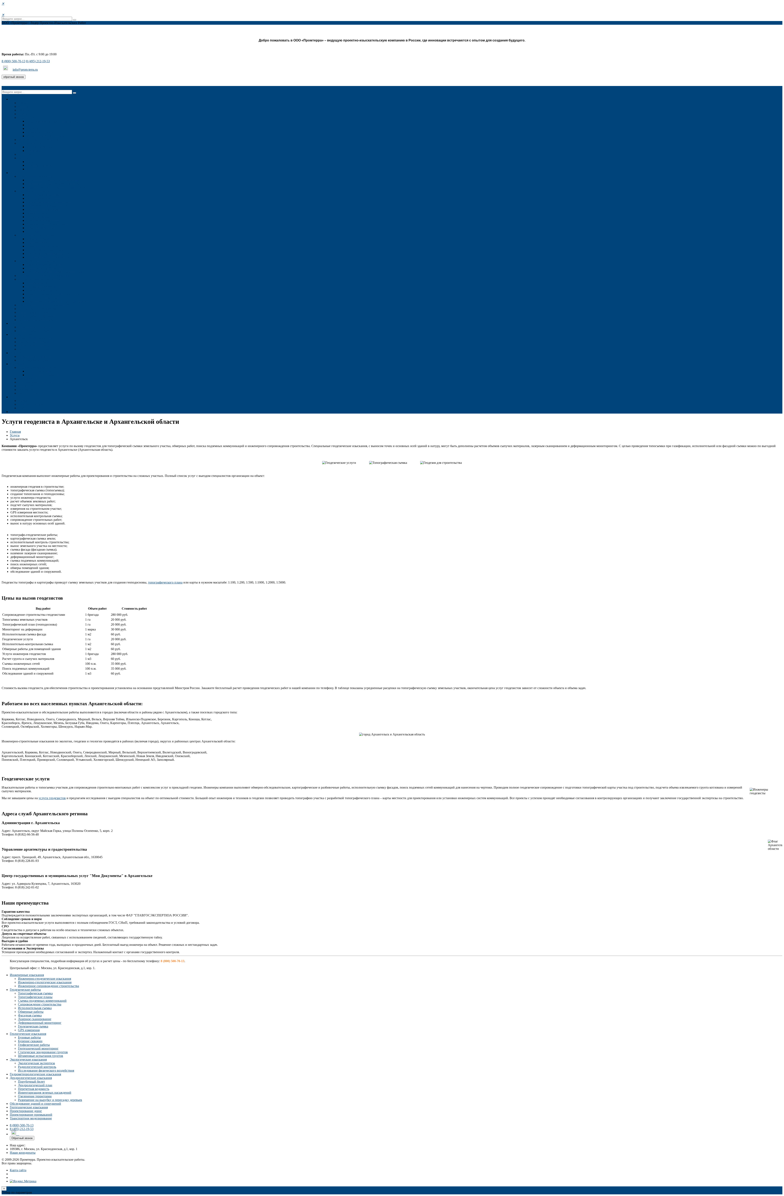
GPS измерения (37, 231)
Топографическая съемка (43, 194)
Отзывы (15, 353)
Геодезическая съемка (41, 228)
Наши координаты (23, 1152)
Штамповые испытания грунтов (48, 257)
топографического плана (165, 582)
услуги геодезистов (52, 798)
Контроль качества (39, 147)
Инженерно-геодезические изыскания (52, 180)
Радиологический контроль (45, 268)
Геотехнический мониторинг (46, 250)
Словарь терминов (31, 393)
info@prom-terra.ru (25, 69)
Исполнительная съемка (43, 209)
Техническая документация (37, 367)
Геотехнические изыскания (37, 308)
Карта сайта (18, 1170)
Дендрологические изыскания (39, 279)
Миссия (23, 106)
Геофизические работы (42, 246)
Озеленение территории (43, 297)
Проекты (16, 323)
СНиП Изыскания (38, 371)
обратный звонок (13, 76)
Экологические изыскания (36, 261)
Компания (17, 99)
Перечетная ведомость (41, 290)
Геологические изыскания (36, 235)
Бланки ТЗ (25, 386)
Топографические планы (43, 198)
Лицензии (25, 154)
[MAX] (6, 69)
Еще (13, 411)
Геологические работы (33, 345)
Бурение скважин (38, 242)
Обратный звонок (22, 1138)
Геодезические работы (33, 191)
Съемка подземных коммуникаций (50, 202)
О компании (26, 103)
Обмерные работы (39, 213)
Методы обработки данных (45, 136)
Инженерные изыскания (35, 176)
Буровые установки (39, 132)
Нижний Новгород (39, 165)
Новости (24, 110)
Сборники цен (28, 378)
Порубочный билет (39, 283)
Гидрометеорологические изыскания (43, 275)
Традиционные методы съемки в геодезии (55, 121)
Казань (31, 169)
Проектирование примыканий (39, 316)
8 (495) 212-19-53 (38, 61)
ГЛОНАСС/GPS (37, 125)
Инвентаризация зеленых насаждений (52, 294)
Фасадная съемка (38, 217)
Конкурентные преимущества (39, 139)
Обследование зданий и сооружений (43, 305)
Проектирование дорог (34, 312)
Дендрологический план (43, 286)
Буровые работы (37, 239)
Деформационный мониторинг (48, 224)
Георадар (32, 128)
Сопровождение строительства (47, 206)
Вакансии (25, 114)
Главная (15, 431)
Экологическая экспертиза (44, 264)
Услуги (15, 172)
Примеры (32, 150)
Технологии (26, 117)
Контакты (25, 158)
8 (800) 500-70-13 (13, 61)
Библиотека (26, 389)
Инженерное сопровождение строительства (56, 187)
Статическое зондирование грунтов (51, 253)
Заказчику (17, 364)
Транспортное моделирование (39, 319)
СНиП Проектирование (42, 375)
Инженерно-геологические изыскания (53, 183)
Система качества (30, 143)
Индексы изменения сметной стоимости (46, 382)
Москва (31, 161)
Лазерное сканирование (42, 220)
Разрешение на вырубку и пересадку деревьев (58, 301)
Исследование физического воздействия (54, 272)
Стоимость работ (21, 334)
